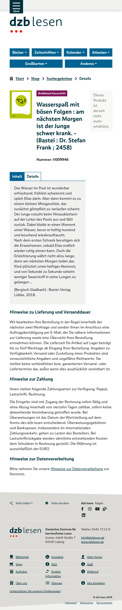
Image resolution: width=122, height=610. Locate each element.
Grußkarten (34, 63)
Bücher (18, 52)
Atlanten (99, 52)
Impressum (71, 602)
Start (20, 79)
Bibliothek (22, 557)
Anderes (87, 63)
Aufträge (21, 572)
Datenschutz (86, 602)
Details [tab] (33, 176)
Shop (35, 79)
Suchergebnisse (59, 79)
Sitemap (56, 583)
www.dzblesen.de (92, 542)
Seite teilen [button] (23, 503)
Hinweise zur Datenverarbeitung (77, 468)
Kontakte (57, 557)
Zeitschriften (45, 52)
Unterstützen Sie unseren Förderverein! (35, 591)
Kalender (74, 52)
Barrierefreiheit (104, 602)
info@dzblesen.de (92, 538)
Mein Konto (94, 557)
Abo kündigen (96, 583)
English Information (53, 574)
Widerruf (93, 572)
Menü (16, 11)
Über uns (21, 583)
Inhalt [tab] (17, 176)
